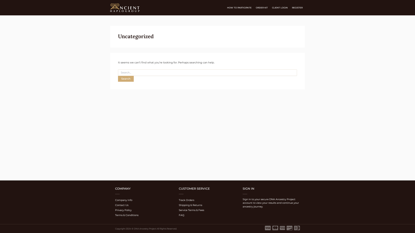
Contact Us (121, 205)
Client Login (280, 7)
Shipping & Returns (190, 205)
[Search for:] (207, 72)
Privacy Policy (123, 210)
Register (297, 7)
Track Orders (186, 200)
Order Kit (262, 7)
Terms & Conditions (126, 215)
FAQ (181, 215)
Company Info (123, 200)
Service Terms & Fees (191, 210)
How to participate (239, 7)
